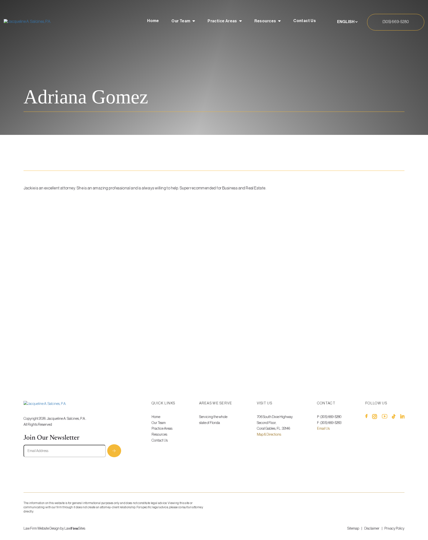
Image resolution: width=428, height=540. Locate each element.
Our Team (180, 21)
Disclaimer (371, 528)
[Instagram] (374, 417)
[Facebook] (366, 417)
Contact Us (304, 21)
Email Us (323, 428)
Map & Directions (269, 434)
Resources (265, 21)
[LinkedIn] (402, 417)
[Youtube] (384, 417)
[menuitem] (153, 22)
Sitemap (353, 528)
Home (153, 21)
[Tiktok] (394, 417)
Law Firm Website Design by (44, 528)
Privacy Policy (394, 528)
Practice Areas (222, 21)
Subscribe (114, 450)
